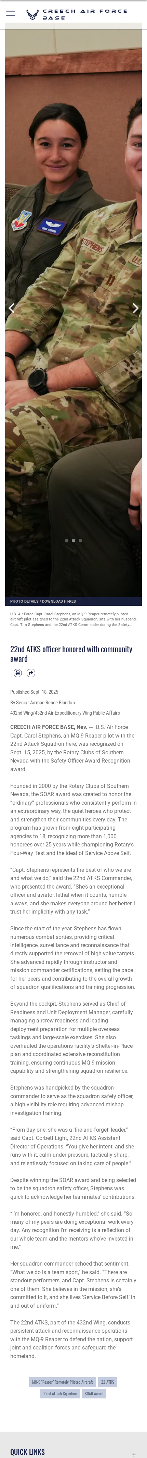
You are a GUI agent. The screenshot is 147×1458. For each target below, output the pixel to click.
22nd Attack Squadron (60, 1393)
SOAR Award (94, 1393)
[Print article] (18, 673)
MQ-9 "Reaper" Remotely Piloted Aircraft (62, 1382)
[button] (11, 14)
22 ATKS (107, 1382)
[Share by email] (31, 673)
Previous (12, 308)
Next (135, 308)
